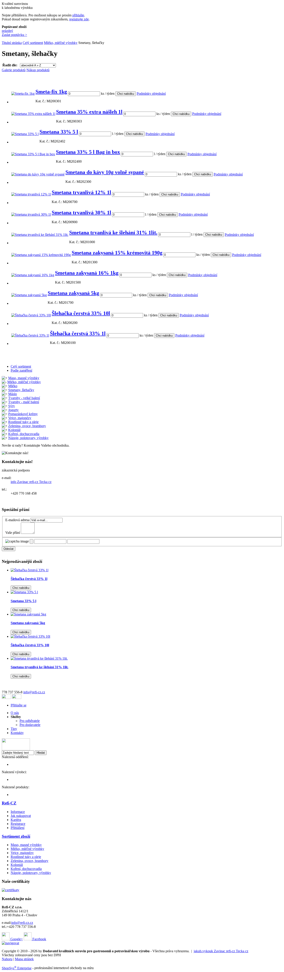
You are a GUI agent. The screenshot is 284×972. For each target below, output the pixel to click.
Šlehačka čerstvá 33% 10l (81, 313)
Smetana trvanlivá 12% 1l (81, 192)
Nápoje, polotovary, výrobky (28, 438)
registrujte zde (79, 19)
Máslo (12, 394)
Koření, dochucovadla (23, 434)
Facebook (39, 939)
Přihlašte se (18, 705)
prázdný (7, 31)
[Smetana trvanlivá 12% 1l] (31, 194)
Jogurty (13, 410)
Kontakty (17, 733)
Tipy (14, 729)
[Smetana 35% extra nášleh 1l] (33, 114)
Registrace (18, 824)
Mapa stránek (24, 959)
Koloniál (14, 430)
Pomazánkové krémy (23, 414)
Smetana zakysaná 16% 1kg (86, 273)
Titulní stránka (12, 43)
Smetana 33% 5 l (58, 132)
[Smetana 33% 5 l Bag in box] (33, 154)
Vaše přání (12, 532)
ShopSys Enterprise (17, 968)
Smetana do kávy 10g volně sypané (104, 172)
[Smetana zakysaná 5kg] (29, 295)
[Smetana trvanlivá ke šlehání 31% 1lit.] (39, 235)
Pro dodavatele (30, 725)
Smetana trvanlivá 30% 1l (81, 212)
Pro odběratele (30, 721)
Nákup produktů (37, 70)
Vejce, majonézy (19, 418)
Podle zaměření (21, 370)
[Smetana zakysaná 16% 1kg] (32, 275)
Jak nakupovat (21, 816)
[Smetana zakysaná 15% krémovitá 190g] (41, 255)
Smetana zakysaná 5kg (73, 293)
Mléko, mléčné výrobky (60, 43)
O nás (15, 713)
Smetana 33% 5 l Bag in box (88, 152)
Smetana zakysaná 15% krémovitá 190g (117, 253)
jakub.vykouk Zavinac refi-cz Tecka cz (221, 951)
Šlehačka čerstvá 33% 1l (78, 333)
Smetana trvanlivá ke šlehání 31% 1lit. (113, 232)
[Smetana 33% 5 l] (25, 134)
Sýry (11, 406)
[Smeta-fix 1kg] (23, 93)
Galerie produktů (14, 70)
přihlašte (78, 15)
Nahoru (7, 959)
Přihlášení (17, 828)
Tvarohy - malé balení (23, 402)
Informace (18, 812)
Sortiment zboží (16, 836)
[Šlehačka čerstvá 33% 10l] (31, 315)
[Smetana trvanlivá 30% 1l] (31, 214)
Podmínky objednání (151, 93)
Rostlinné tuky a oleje (23, 422)
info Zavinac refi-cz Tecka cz (31, 482)
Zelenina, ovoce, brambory (27, 426)
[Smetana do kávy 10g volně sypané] (38, 174)
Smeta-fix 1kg (51, 92)
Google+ (16, 939)
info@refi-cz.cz (34, 692)
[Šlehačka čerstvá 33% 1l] (30, 335)
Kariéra (16, 820)
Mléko (12, 386)
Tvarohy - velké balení (24, 398)
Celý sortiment (33, 43)
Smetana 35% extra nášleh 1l (89, 112)
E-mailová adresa (17, 520)
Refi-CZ (9, 803)
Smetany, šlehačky (21, 390)
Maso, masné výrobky (23, 378)
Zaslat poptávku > (14, 35)
